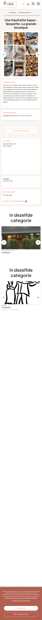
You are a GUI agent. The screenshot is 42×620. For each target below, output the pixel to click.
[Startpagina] (8, 3)
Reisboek (23, 4)
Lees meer (8, 195)
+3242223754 (8, 181)
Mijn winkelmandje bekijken (28, 4)
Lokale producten (25, 12)
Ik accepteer (21, 608)
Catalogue (12, 12)
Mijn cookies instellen (21, 614)
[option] (21, 54)
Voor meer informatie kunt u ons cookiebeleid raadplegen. (21, 598)
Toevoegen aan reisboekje (21, 130)
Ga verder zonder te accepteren (21, 600)
